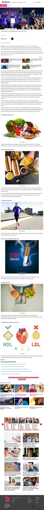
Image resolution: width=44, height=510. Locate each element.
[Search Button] (33, 2)
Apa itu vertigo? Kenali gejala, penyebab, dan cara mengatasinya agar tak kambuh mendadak (31, 474)
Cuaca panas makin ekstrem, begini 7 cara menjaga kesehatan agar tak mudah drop (31, 489)
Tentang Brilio (30, 500)
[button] (8, 5)
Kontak (29, 499)
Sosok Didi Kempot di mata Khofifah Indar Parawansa (13, 366)
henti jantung (9, 54)
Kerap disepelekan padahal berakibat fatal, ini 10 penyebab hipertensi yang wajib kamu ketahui (12, 459)
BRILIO (7, 29)
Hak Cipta (37, 497)
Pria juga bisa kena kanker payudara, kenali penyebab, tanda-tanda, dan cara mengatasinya (12, 445)
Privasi (29, 502)
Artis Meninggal (29, 377)
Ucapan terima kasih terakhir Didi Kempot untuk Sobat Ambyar (15, 369)
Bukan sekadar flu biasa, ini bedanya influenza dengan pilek (30, 458)
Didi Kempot (27, 46)
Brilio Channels (38, 2)
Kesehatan (13, 29)
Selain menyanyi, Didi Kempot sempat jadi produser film (13, 364)
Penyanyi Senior (22, 379)
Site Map (37, 502)
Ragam (21, 2)
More (24, 2)
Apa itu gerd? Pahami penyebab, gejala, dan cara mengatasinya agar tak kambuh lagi (12, 489)
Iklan (29, 497)
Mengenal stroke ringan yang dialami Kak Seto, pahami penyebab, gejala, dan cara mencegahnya (30, 445)
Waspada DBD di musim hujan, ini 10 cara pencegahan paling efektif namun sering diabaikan (12, 474)
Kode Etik (37, 499)
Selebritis (14, 2)
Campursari (35, 377)
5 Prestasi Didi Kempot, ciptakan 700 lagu (10, 373)
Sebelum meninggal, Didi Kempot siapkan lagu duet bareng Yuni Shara (16, 371)
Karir (36, 500)
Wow (18, 2)
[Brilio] (6, 2)
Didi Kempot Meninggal (20, 377)
